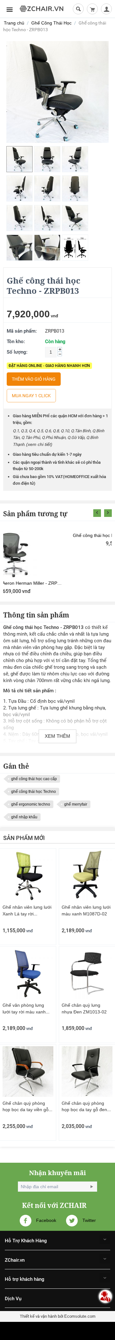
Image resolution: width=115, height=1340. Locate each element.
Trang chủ (14, 22)
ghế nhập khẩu (24, 817)
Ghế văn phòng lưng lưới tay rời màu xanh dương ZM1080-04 (24, 1012)
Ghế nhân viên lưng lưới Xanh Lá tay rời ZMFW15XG (27, 914)
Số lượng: (17, 352)
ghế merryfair (75, 804)
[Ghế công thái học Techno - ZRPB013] (57, 92)
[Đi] (92, 1186)
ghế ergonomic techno (30, 804)
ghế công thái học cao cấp (34, 779)
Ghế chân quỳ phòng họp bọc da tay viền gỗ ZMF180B (26, 1110)
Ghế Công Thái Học (51, 22)
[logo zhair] (42, 8)
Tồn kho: (16, 341)
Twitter (88, 1220)
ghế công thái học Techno (33, 791)
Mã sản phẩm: (22, 331)
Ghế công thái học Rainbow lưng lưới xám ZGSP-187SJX (57, 583)
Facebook (45, 1220)
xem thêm (57, 736)
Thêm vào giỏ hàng (34, 379)
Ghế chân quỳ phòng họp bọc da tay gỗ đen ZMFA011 (84, 1110)
